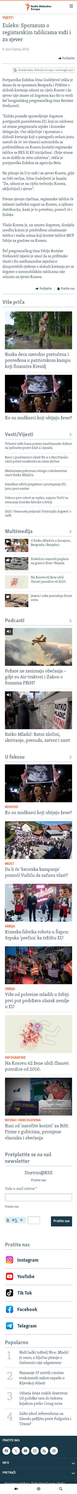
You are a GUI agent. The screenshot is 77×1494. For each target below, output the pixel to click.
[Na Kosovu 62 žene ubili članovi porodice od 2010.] (16, 582)
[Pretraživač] (61, 1489)
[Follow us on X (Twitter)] (16, 1451)
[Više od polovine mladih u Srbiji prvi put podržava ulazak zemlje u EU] (38, 965)
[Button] (66, 58)
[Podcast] (38, 1489)
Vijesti (7, 18)
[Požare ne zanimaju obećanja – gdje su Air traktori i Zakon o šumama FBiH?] (38, 647)
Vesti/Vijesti (19, 435)
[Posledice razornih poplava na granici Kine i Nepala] (16, 563)
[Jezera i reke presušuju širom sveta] (16, 600)
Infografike (15, 1058)
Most (9, 864)
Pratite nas (61, 1221)
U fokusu (15, 757)
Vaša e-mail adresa (21, 1189)
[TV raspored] (54, 1451)
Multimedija (19, 531)
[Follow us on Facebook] (6, 1451)
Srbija (10, 926)
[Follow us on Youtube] (25, 1451)
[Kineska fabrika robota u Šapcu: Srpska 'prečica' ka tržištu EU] (38, 903)
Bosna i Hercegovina (23, 1120)
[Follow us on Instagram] (35, 1451)
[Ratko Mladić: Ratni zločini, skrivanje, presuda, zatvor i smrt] (38, 710)
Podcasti (14, 621)
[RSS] (44, 1451)
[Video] (16, 1489)
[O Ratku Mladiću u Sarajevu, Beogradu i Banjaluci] (16, 545)
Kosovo (11, 807)
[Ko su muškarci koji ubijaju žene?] (38, 394)
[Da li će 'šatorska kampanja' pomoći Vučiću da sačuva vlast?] (38, 840)
